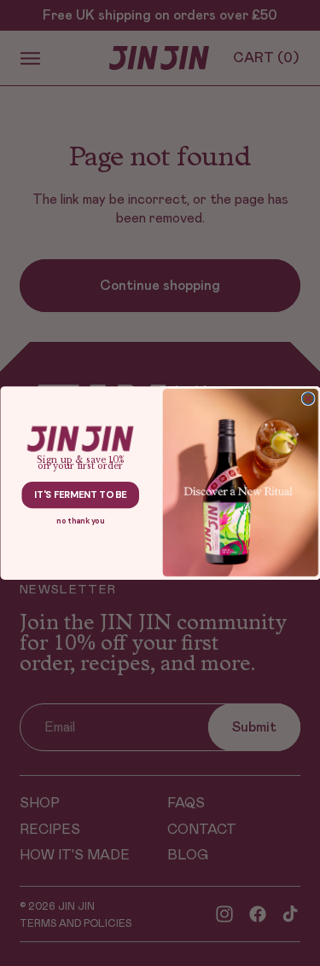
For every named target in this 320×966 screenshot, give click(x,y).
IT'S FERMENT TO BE (80, 495)
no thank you (80, 520)
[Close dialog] (308, 398)
